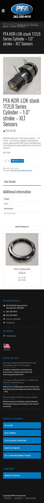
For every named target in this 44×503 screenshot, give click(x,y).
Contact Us (10, 322)
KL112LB (14, 170)
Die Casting (9, 425)
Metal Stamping (10, 433)
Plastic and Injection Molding (15, 440)
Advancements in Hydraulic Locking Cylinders (20, 397)
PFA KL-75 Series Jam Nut (22, 269)
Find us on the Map (13, 319)
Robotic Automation (12, 448)
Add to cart (18, 161)
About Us (7, 498)
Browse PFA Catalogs (12, 475)
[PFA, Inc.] (22, 11)
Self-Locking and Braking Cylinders (18, 455)
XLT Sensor (28, 170)
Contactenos (11, 336)
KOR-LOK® (20, 170)
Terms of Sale (30, 498)
